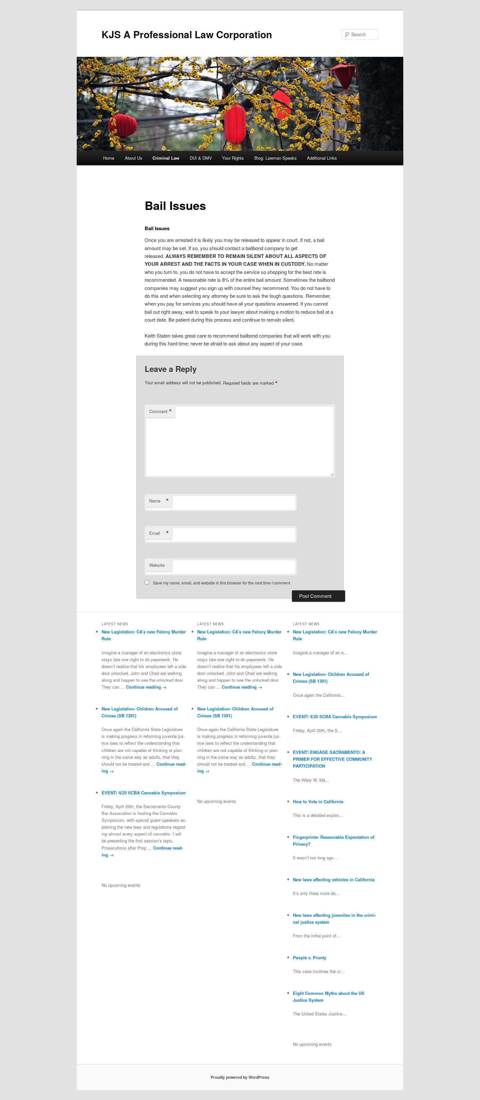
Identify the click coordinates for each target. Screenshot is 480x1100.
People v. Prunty (309, 957)
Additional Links (322, 158)
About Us (133, 158)
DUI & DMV (201, 158)
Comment (160, 411)
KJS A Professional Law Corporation (187, 34)
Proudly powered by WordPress (240, 1077)
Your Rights (233, 158)
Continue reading (146, 687)
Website (157, 565)
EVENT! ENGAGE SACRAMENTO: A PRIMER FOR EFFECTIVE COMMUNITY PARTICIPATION (332, 759)
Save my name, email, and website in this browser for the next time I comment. (222, 582)
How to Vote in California (318, 801)
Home (108, 158)
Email (159, 533)
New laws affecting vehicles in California (334, 879)
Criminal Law (165, 158)
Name (159, 501)
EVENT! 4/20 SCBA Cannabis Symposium (144, 792)
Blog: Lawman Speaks (275, 158)
